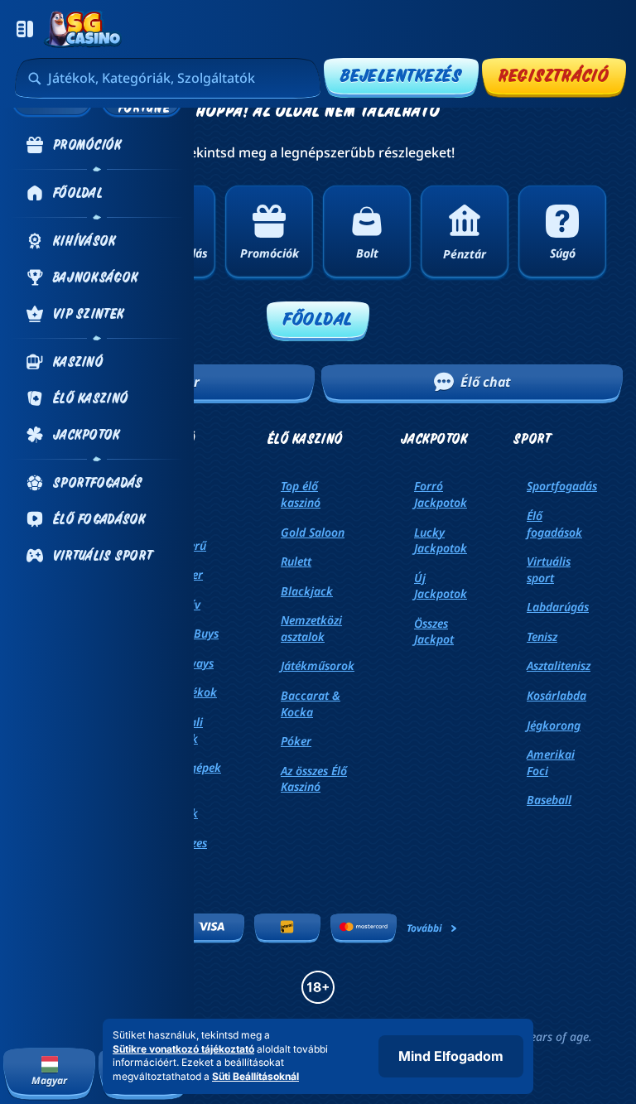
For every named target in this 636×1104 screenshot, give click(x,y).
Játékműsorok (317, 665)
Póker (296, 741)
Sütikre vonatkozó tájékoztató (183, 1049)
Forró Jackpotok (440, 494)
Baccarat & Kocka (310, 703)
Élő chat (485, 382)
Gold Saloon (312, 532)
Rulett (296, 561)
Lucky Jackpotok (440, 540)
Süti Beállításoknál (255, 1076)
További (424, 928)
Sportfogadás (562, 486)
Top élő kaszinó (300, 494)
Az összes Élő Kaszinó (314, 779)
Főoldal (318, 318)
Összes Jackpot (434, 631)
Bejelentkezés (401, 75)
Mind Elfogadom (451, 1056)
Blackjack (307, 591)
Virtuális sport (549, 569)
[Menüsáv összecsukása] (25, 29)
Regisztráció (554, 75)
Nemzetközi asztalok (311, 628)
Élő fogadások (554, 524)
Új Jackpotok (440, 586)
